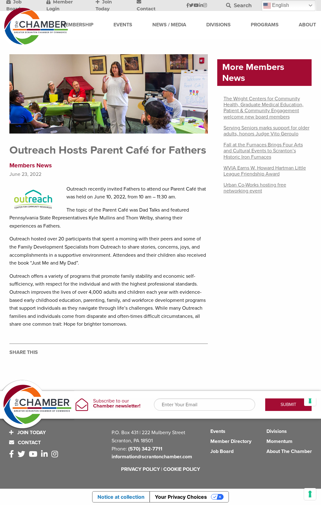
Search (242, 5)
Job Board (222, 451)
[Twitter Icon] (191, 5)
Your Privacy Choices (181, 497)
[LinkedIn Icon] (201, 5)
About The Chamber (289, 451)
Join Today (31, 432)
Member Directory (230, 441)
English (280, 5)
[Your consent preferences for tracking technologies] (310, 494)
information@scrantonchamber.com (152, 457)
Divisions (276, 431)
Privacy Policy (140, 469)
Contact (29, 442)
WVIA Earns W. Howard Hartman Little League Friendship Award (265, 171)
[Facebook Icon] (187, 5)
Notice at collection (121, 497)
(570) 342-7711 (145, 449)
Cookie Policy (181, 469)
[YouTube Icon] (196, 5)
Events (217, 431)
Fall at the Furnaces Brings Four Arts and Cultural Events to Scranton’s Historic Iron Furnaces (263, 151)
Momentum (279, 441)
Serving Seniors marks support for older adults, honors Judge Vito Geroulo (266, 131)
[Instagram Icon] (205, 5)
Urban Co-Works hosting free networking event (255, 188)
